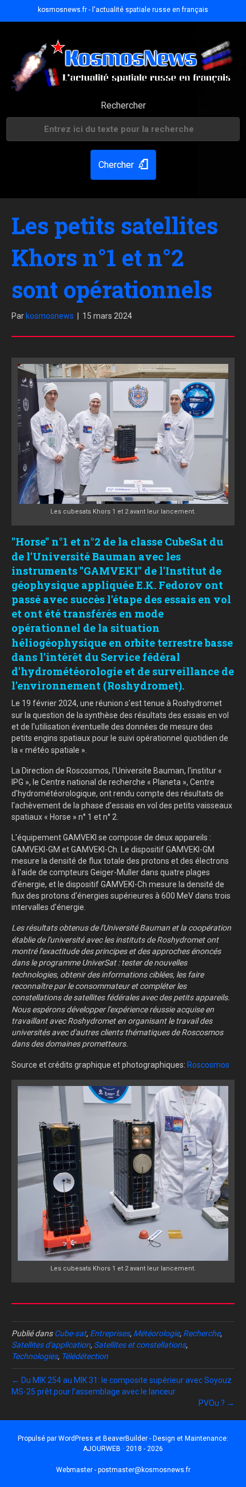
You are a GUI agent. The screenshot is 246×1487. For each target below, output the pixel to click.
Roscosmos (208, 1064)
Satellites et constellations (140, 1344)
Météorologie (156, 1333)
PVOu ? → (217, 1403)
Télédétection (84, 1356)
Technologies (34, 1356)
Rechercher (123, 105)
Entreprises (110, 1333)
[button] (123, 165)
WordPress (75, 1438)
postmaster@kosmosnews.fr (144, 1470)
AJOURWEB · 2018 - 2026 (123, 1449)
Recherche (201, 1333)
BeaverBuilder (125, 1438)
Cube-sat (70, 1333)
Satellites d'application (50, 1344)
